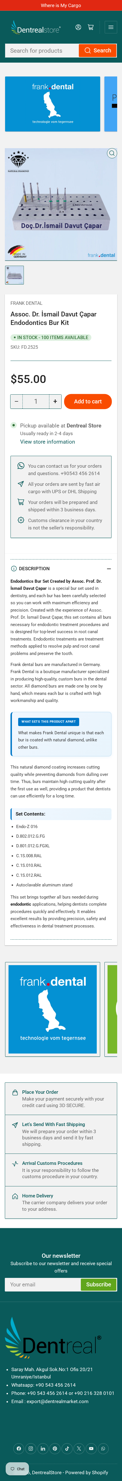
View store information (47, 442)
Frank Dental (26, 303)
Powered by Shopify (86, 1472)
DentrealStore (47, 1472)
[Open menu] (111, 27)
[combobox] (61, 50)
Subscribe (98, 1284)
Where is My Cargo (61, 5)
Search (102, 50)
